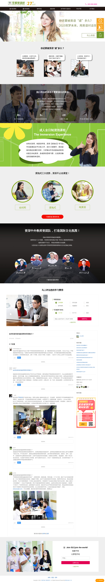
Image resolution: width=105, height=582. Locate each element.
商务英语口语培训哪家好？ (82, 345)
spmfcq (14, 473)
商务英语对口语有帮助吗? (81, 347)
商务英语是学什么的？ (81, 371)
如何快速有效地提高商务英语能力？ (23, 370)
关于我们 (92, 9)
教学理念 (39, 9)
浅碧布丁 (15, 368)
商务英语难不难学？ (80, 350)
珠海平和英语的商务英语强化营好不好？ (84, 357)
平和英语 (20, 397)
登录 (44, 533)
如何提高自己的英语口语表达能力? (83, 364)
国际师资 (52, 9)
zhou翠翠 (82, 336)
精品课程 (13, 9)
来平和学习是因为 (66, 9)
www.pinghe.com (17, 489)
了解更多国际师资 (52, 280)
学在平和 (78, 9)
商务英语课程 (79, 359)
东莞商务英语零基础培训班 (82, 362)
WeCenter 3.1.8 (68, 580)
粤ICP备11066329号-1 (46, 580)
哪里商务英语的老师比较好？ (82, 355)
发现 (49, 577)
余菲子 (14, 447)
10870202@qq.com (17, 348)
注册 (47, 533)
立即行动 (75, 563)
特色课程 (27, 9)
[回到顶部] (100, 35)
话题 (52, 577)
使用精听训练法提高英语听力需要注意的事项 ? (86, 352)
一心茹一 (15, 395)
